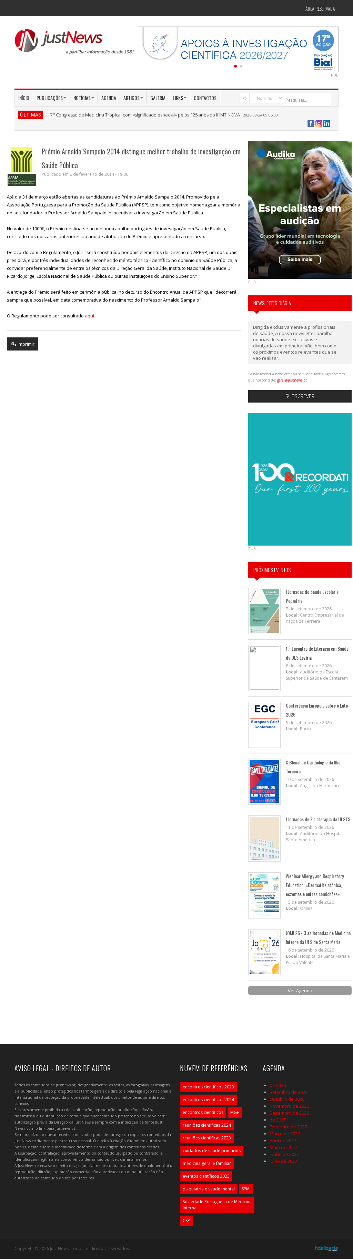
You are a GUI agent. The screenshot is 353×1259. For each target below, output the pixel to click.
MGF (234, 1112)
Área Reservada (320, 8)
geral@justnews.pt (292, 380)
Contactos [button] (205, 97)
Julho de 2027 (283, 1161)
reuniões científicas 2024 (207, 1125)
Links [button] (178, 97)
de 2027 (278, 1120)
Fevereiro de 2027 (288, 1127)
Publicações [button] (50, 97)
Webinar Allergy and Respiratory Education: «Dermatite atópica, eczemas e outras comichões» (315, 884)
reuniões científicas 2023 (207, 1138)
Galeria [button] (157, 97)
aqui (89, 316)
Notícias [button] (82, 97)
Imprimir (25, 344)
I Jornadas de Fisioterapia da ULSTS (318, 819)
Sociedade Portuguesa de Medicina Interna (217, 1205)
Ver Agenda (300, 990)
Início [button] (23, 97)
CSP (186, 1221)
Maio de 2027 (283, 1147)
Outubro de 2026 (287, 1099)
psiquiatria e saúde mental (209, 1189)
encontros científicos (203, 1112)
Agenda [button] (108, 97)
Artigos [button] (131, 97)
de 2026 (278, 1085)
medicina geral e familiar (207, 1163)
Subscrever (299, 396)
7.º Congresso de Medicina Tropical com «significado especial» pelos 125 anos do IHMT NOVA (145, 115)
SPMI (246, 1189)
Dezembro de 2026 (289, 1113)
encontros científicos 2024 (208, 1100)
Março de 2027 (285, 1133)
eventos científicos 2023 (206, 1176)
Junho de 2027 (284, 1154)
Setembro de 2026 (288, 1092)
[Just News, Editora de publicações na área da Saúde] (74, 44)
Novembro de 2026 (289, 1106)
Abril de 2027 (283, 1140)
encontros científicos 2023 (208, 1087)
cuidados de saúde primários (212, 1151)
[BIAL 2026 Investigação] (238, 48)
